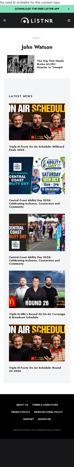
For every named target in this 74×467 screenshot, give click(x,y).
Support (28, 419)
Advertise (44, 419)
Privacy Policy (20, 412)
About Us (22, 404)
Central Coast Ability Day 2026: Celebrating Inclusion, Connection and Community (34, 203)
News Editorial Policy (48, 412)
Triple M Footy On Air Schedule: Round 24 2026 (35, 369)
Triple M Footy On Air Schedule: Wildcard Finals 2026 (36, 148)
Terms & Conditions (45, 404)
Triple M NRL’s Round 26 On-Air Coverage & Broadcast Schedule (37, 315)
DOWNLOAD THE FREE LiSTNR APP (37, 9)
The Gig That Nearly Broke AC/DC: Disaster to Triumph (50, 64)
